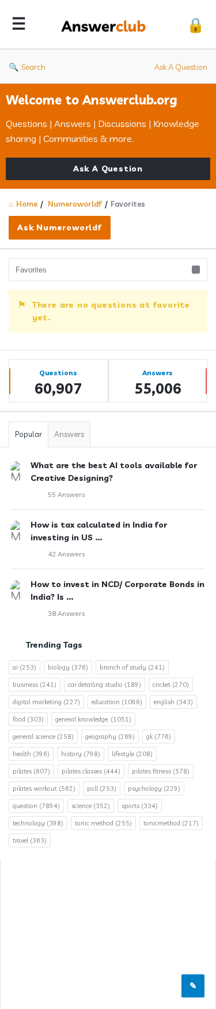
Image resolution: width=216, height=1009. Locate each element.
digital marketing (46, 702)
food (28, 719)
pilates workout (44, 788)
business (34, 685)
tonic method (103, 823)
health (31, 754)
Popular (28, 434)
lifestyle (132, 754)
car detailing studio (104, 685)
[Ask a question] (192, 985)
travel (30, 840)
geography (110, 737)
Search (33, 67)
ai (24, 667)
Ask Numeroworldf (59, 227)
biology (68, 667)
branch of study (132, 667)
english (173, 702)
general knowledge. (93, 719)
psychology (154, 788)
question (36, 806)
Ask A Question (180, 67)
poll (101, 788)
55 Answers (66, 494)
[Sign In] (195, 24)
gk (158, 737)
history (80, 754)
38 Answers (66, 613)
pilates (31, 771)
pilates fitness (161, 771)
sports (140, 806)
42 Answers (66, 554)
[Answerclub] (106, 24)
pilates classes (91, 771)
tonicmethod (171, 823)
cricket (171, 685)
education (117, 702)
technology (38, 823)
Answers (69, 434)
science (90, 806)
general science (43, 737)
